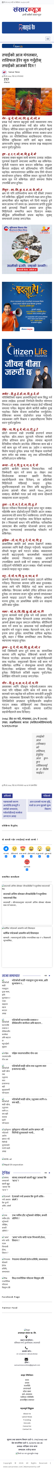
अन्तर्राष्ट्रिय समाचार (27, 1400)
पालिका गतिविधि (27, 1397)
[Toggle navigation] (47, 39)
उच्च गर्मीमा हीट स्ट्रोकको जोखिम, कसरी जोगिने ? (29, 1217)
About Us (27, 1413)
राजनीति (27, 1386)
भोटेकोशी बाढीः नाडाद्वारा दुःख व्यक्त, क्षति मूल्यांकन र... (30, 982)
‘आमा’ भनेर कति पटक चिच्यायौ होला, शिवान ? (28, 1239)
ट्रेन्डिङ (6, 1173)
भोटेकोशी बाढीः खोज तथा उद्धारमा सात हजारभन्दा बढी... (29, 1067)
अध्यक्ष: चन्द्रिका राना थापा (27, 1446)
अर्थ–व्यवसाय (27, 1394)
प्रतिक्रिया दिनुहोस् (10, 826)
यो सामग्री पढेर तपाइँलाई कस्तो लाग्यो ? (20, 840)
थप (46, 975)
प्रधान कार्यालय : (27, 1340)
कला (27, 1380)
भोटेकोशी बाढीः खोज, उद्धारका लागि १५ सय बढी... (29, 1101)
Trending (27, 1419)
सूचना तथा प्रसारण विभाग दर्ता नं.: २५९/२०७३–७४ (27, 1440)
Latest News (27, 1416)
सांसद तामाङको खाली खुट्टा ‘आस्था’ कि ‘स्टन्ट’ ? (29, 1179)
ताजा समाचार (11, 976)
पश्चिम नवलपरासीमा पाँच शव (25, 1053)
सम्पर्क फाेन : (27, 1351)
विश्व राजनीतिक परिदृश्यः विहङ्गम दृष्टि (28, 1278)
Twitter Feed (9, 1308)
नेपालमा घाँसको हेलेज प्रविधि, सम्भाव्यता (30, 1259)
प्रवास (27, 1383)
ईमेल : (27, 1363)
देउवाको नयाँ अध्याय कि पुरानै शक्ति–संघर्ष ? (28, 1198)
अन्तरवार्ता (27, 1389)
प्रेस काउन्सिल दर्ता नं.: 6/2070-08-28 (27, 1443)
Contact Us (27, 1429)
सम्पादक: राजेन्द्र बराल (27, 1450)
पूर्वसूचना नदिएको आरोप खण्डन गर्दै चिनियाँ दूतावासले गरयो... (28, 1131)
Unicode (27, 1423)
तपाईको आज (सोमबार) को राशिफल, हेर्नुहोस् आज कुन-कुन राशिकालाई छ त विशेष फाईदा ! (42, 754)
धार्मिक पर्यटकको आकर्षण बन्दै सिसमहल (21, 933)
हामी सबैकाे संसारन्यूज (31, 15)
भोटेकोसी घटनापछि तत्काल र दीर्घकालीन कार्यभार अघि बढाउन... (27, 1021)
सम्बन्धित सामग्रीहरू (11, 877)
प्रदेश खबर (27, 1391)
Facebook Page (11, 1297)
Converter (27, 1426)
